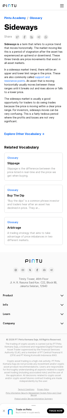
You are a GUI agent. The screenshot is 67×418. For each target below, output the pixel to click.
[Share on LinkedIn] (31, 37)
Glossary (12, 157)
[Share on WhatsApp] (45, 37)
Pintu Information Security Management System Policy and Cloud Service (33, 394)
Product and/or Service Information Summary (33, 399)
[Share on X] (17, 37)
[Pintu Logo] (9, 5)
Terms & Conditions (26, 389)
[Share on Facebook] (24, 37)
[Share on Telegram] (38, 37)
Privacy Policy (43, 389)
